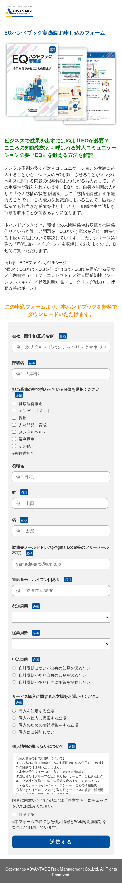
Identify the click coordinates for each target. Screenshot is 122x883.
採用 (23, 417)
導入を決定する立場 (36, 710)
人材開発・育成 (33, 424)
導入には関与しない (36, 732)
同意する (27, 814)
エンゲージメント (35, 410)
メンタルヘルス (33, 432)
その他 (25, 446)
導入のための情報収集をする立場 (48, 725)
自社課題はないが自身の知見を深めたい (54, 668)
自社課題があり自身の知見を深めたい (52, 675)
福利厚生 (27, 439)
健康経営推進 (31, 403)
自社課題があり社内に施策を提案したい (54, 682)
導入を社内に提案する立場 (42, 717)
